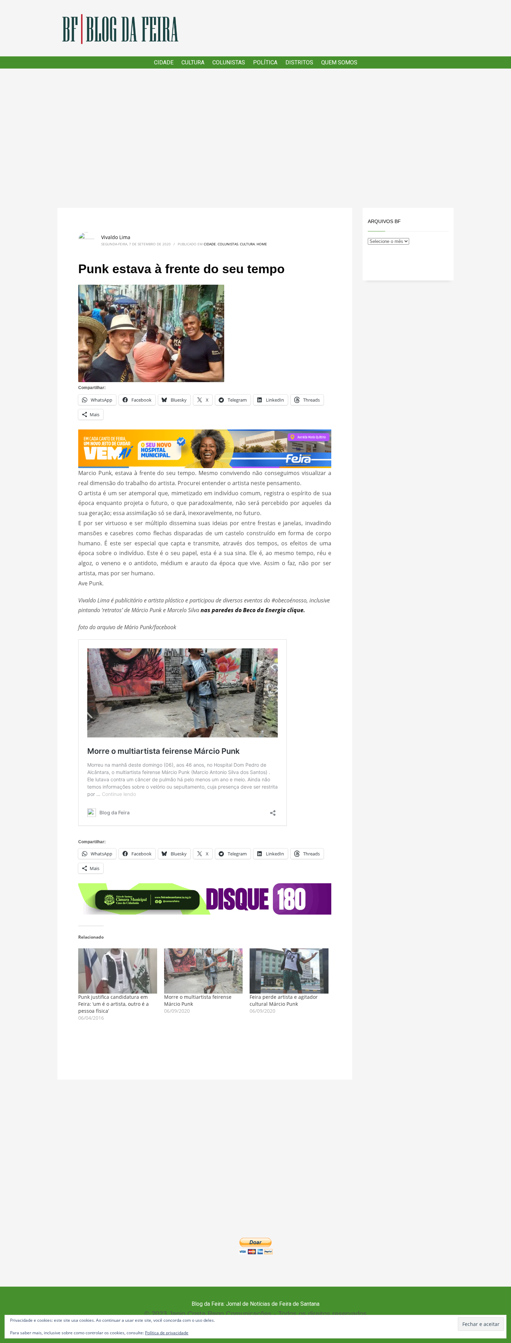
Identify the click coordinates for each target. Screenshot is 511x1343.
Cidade (210, 244)
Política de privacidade (166, 1333)
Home (262, 244)
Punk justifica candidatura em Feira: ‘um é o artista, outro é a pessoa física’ (113, 1004)
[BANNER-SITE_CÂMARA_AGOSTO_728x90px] (204, 898)
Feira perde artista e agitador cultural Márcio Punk (284, 1000)
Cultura (247, 244)
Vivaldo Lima (115, 237)
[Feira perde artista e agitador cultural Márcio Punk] (289, 971)
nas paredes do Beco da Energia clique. (253, 610)
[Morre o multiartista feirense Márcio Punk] (203, 971)
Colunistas (228, 244)
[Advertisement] (255, 138)
